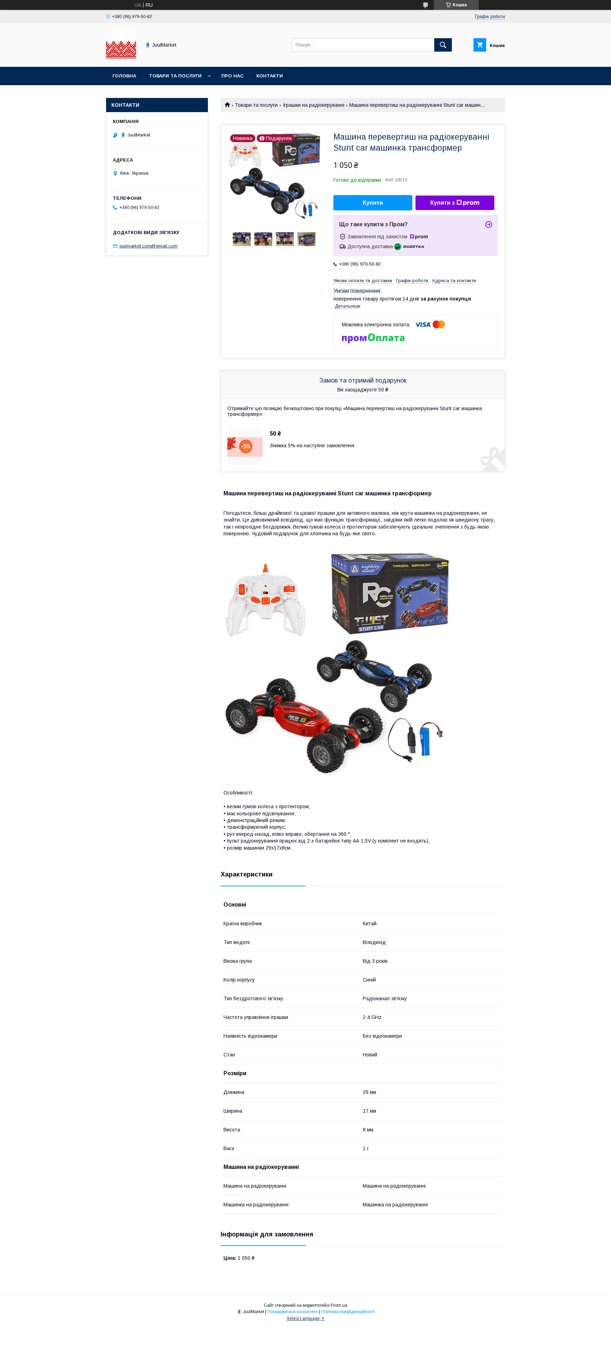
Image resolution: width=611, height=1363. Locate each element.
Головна (124, 75)
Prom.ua (339, 1305)
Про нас (232, 75)
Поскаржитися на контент (292, 1311)
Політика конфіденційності (348, 1311)
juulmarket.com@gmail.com (149, 246)
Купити (373, 203)
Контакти (269, 75)
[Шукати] (443, 45)
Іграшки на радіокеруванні (313, 105)
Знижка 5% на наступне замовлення (312, 445)
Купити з (442, 203)
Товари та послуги (175, 75)
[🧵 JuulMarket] (121, 57)
